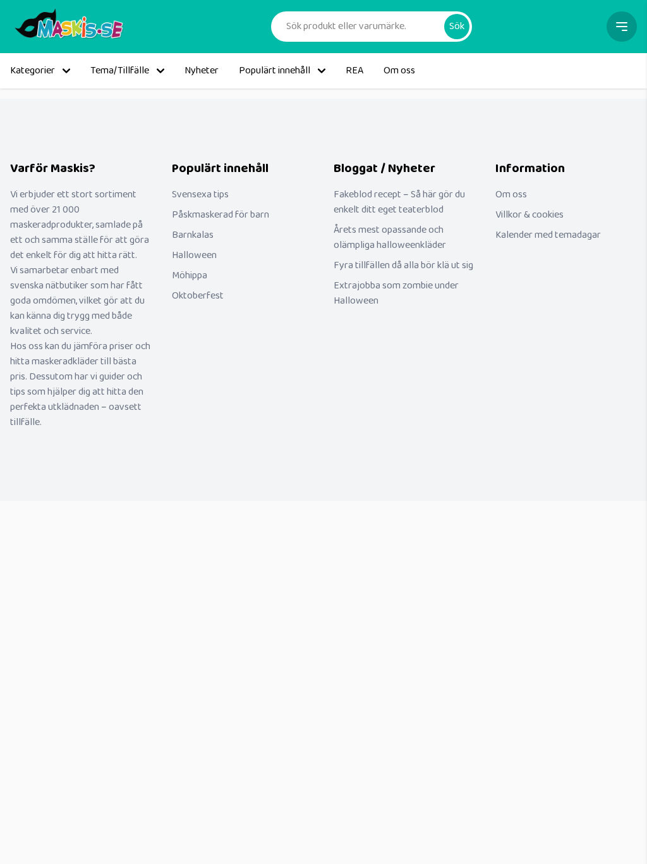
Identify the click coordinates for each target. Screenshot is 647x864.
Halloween (194, 255)
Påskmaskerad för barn (220, 215)
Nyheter (201, 70)
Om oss (399, 70)
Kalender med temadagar (548, 235)
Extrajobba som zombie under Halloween (396, 293)
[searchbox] (362, 26)
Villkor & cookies (529, 215)
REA (354, 70)
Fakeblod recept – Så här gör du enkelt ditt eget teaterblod (399, 202)
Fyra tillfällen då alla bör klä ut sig (403, 265)
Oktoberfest (198, 296)
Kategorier (32, 70)
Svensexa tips (200, 194)
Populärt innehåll (274, 70)
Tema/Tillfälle (119, 70)
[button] (456, 26)
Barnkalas (193, 235)
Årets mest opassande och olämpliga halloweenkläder (390, 237)
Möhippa (189, 275)
